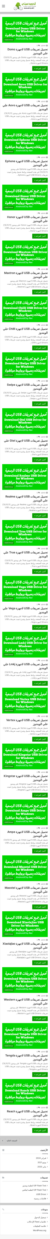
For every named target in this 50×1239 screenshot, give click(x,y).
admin (43, 45)
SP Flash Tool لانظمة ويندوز (34, 1185)
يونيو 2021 (42, 1162)
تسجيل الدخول (40, 1217)
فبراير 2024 (41, 1158)
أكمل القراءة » (40, 68)
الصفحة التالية (12, 1140)
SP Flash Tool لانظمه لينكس (34, 1190)
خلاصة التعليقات (39, 1226)
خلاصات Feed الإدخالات (36, 1222)
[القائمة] (3, 7)
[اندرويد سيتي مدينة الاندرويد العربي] (25, 6)
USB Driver (41, 1194)
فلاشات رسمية (40, 1198)
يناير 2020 (42, 1167)
